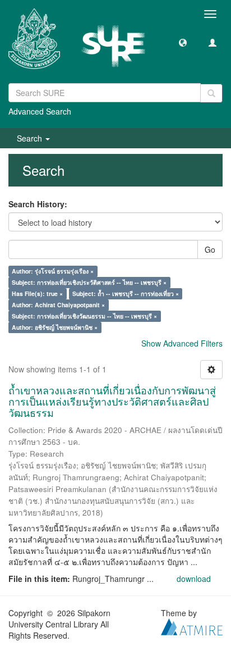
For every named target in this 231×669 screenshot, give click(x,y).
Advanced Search (39, 111)
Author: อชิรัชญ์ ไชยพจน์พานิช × (55, 327)
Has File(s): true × (37, 293)
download (194, 578)
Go (210, 249)
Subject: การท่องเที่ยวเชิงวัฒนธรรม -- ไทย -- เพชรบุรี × (84, 316)
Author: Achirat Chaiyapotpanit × (58, 305)
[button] (183, 42)
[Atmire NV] (192, 625)
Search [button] (30, 138)
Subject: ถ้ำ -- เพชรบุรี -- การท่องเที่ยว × (125, 293)
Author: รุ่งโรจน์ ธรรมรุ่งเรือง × (53, 271)
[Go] (211, 93)
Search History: (37, 204)
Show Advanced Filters (182, 343)
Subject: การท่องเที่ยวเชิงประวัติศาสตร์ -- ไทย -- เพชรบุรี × (89, 282)
